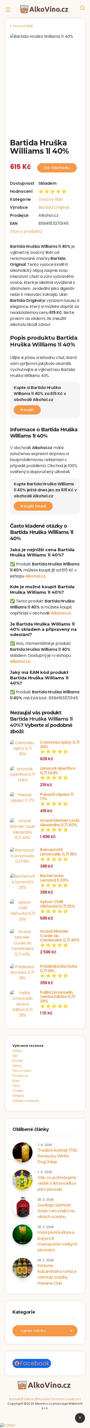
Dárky (17, 1050)
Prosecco (20, 1075)
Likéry (17, 1065)
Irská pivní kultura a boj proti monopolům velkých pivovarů (58, 1241)
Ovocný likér (50, 199)
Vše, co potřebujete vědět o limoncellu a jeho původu (57, 1183)
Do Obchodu (57, 167)
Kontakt (15, 1399)
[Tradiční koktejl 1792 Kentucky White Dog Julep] (22, 1152)
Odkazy (29, 1399)
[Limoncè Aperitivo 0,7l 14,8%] (22, 774)
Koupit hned (33, 506)
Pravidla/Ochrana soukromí (59, 1399)
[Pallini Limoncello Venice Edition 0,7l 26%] (22, 1004)
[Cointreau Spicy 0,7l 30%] (22, 748)
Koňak (17, 1060)
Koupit (27, 409)
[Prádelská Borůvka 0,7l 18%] (22, 972)
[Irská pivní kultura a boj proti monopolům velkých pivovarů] (22, 1235)
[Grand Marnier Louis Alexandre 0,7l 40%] (22, 829)
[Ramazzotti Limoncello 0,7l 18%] (22, 856)
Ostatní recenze (25, 1100)
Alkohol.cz (35, 576)
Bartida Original (53, 207)
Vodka (18, 1090)
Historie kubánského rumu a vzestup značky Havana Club (57, 1274)
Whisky (18, 1095)
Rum (16, 1080)
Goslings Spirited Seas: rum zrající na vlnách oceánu (56, 1211)
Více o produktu (26, 231)
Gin (15, 1055)
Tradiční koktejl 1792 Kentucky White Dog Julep (57, 1156)
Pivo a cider (22, 1070)
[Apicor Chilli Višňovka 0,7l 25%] (22, 911)
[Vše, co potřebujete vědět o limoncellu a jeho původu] (22, 1180)
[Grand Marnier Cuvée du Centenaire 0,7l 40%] (22, 943)
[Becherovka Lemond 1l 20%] (22, 882)
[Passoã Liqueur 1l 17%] (22, 797)
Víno (16, 1085)
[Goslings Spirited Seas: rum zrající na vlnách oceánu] (22, 1207)
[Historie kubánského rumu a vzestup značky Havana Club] (22, 1268)
